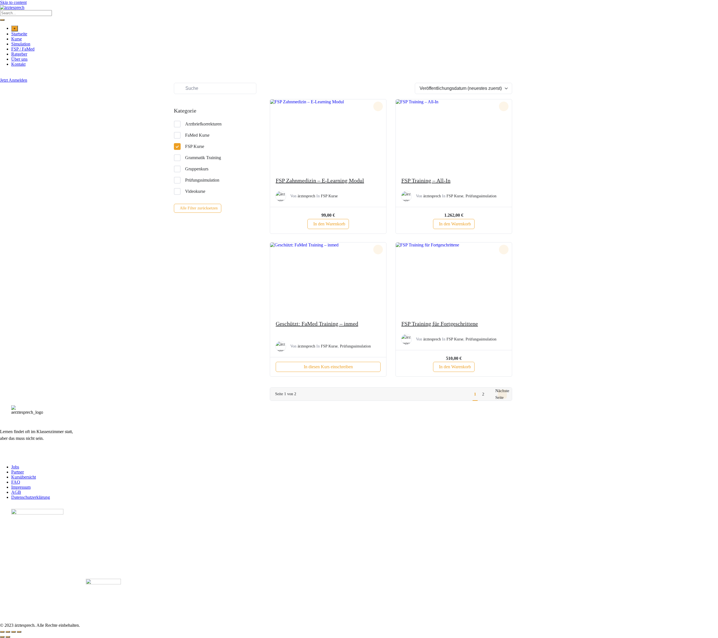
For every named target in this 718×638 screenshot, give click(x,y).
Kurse (16, 38)
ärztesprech (306, 196)
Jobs (15, 467)
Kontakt (18, 64)
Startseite (19, 33)
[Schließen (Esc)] (19, 632)
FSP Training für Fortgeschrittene (439, 324)
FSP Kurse (194, 146)
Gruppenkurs (196, 168)
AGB (16, 492)
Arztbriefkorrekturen (203, 124)
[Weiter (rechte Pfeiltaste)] (8, 637)
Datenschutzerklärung (30, 497)
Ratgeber (19, 54)
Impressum (21, 487)
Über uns (19, 59)
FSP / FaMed (22, 49)
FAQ (15, 482)
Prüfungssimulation (202, 180)
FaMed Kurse (197, 135)
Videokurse (195, 191)
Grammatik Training (203, 157)
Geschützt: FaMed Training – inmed (317, 324)
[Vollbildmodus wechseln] (8, 632)
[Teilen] (13, 632)
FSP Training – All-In (425, 180)
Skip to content (13, 2)
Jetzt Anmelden (13, 80)
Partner (17, 472)
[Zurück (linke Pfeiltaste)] (2, 637)
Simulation (20, 44)
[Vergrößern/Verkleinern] (2, 632)
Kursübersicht (23, 477)
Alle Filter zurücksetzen (199, 208)
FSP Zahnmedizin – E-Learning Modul (320, 180)
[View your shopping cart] (3, 75)
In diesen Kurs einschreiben (328, 366)
